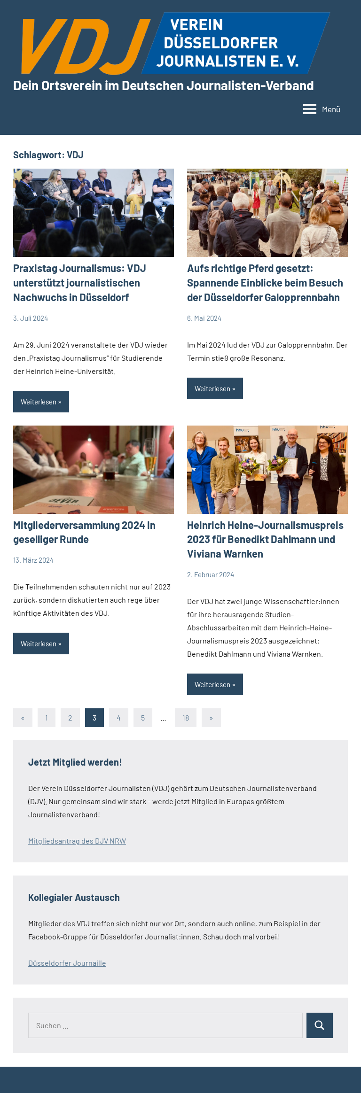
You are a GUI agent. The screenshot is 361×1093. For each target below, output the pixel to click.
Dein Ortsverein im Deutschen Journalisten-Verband (163, 85)
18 (185, 717)
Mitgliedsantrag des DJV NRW (77, 840)
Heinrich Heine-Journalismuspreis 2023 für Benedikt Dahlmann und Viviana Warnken (265, 539)
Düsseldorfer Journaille (67, 962)
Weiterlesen (38, 401)
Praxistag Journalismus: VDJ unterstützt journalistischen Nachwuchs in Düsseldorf (79, 282)
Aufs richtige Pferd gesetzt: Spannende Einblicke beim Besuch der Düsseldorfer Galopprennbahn (265, 282)
